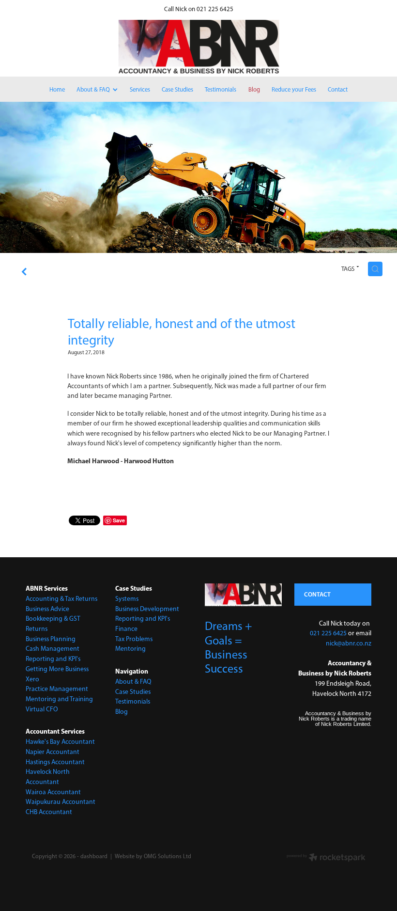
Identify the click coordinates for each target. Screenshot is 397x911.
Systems (126, 598)
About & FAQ (133, 681)
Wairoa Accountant (53, 792)
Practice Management (57, 688)
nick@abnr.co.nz (348, 643)
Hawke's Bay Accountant (60, 741)
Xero (32, 679)
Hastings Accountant (55, 762)
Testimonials (132, 701)
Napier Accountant (52, 751)
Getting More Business (57, 669)
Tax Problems (134, 639)
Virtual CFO (42, 709)
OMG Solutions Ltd (167, 856)
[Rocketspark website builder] (326, 858)
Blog (121, 711)
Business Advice (47, 609)
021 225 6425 (328, 633)
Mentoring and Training (59, 699)
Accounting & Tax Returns (61, 598)
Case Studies (133, 691)
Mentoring (130, 648)
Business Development (147, 609)
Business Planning (51, 639)
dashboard (93, 856)
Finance (126, 628)
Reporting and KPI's (53, 658)
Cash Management (52, 648)
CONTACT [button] (317, 594)
